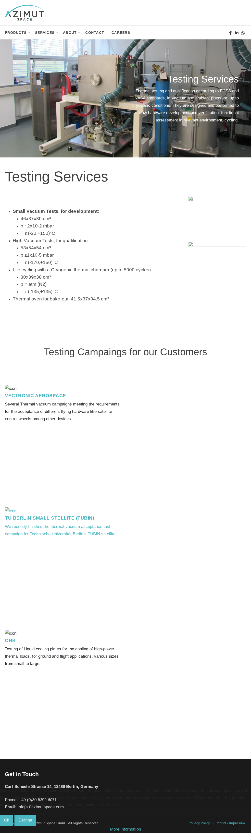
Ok (6, 820)
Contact (94, 33)
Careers (121, 33)
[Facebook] (230, 33)
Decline (25, 820)
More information (125, 829)
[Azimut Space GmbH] (24, 13)
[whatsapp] (243, 33)
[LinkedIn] (237, 33)
